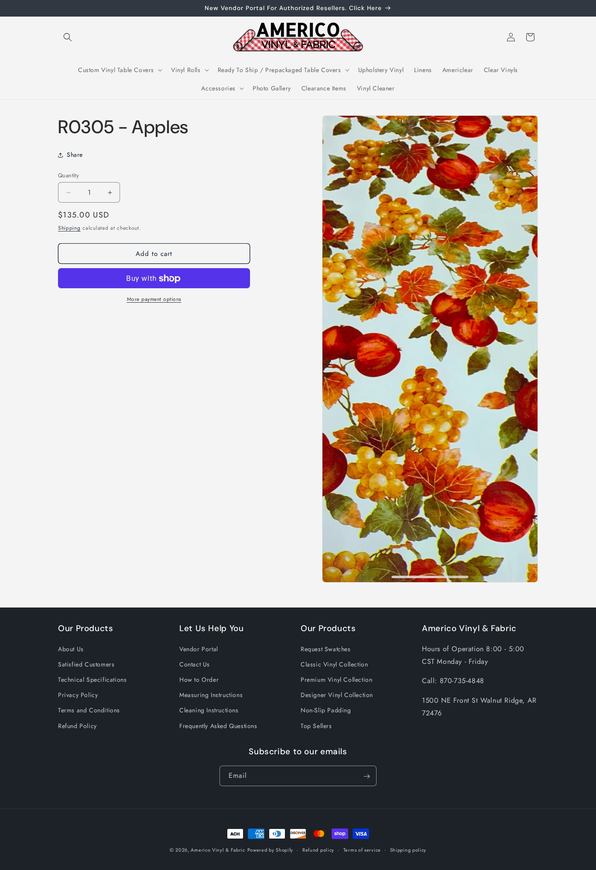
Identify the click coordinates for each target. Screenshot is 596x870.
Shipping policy (408, 849)
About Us (71, 648)
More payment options (154, 300)
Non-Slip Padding (326, 710)
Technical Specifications (92, 679)
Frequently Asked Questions (218, 725)
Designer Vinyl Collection (337, 694)
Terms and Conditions (89, 710)
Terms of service (362, 849)
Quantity (68, 175)
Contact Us (194, 663)
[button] (67, 37)
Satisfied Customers (86, 663)
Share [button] (75, 154)
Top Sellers (316, 725)
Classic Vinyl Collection (334, 663)
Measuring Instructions (211, 694)
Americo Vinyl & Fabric (218, 849)
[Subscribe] (366, 776)
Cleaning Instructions (209, 710)
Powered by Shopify (270, 849)
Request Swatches (326, 648)
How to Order (199, 679)
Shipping (69, 228)
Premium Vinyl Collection (336, 679)
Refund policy (318, 849)
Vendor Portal (198, 648)
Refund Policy (77, 725)
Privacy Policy (78, 694)
